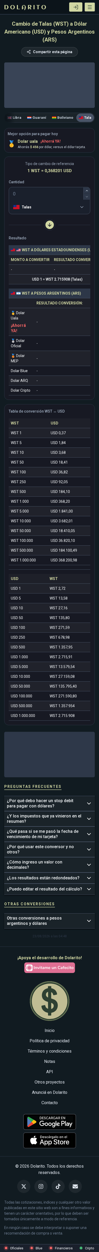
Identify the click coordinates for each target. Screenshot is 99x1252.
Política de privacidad (49, 1040)
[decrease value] (87, 197)
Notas (49, 1061)
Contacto (49, 1102)
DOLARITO (26, 7)
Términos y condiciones (50, 1051)
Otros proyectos (50, 1082)
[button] (89, 7)
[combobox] (14, 207)
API (49, 1071)
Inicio (50, 1030)
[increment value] (87, 191)
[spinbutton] (49, 193)
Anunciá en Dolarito (49, 1092)
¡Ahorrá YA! (50, 141)
